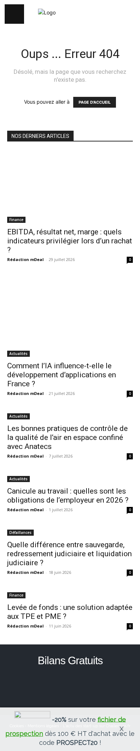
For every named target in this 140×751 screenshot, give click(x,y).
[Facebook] (70, 686)
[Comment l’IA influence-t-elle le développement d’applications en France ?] (70, 317)
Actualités (18, 353)
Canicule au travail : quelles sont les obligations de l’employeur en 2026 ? (68, 495)
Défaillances (20, 532)
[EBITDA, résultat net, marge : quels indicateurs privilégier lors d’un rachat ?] (70, 187)
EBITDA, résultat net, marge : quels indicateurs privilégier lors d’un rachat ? (69, 241)
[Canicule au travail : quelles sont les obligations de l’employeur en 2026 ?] (70, 478)
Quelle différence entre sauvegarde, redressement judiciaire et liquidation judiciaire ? (69, 553)
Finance (16, 219)
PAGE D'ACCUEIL (95, 102)
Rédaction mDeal (25, 259)
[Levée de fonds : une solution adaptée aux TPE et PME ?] (70, 594)
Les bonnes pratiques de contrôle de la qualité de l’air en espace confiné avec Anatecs (67, 437)
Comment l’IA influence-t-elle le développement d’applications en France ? (61, 374)
